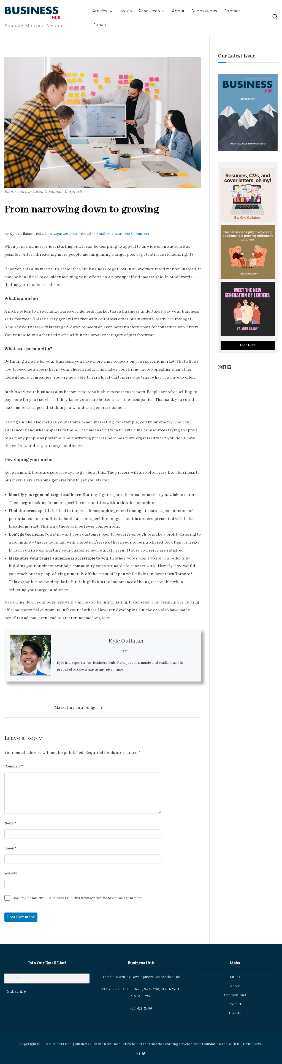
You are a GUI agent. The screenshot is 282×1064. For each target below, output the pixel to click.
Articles (99, 11)
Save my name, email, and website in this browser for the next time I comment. (77, 898)
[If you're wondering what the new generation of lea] (248, 309)
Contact (232, 11)
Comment (13, 766)
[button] (110, 11)
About (178, 11)
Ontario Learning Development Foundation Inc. (188, 1044)
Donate (100, 24)
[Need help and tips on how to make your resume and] (248, 195)
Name (10, 823)
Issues (125, 11)
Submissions (204, 11)
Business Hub (60, 1044)
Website (10, 873)
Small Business (109, 233)
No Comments (137, 233)
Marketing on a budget (77, 707)
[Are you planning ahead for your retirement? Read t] (248, 252)
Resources (148, 11)
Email (10, 848)
